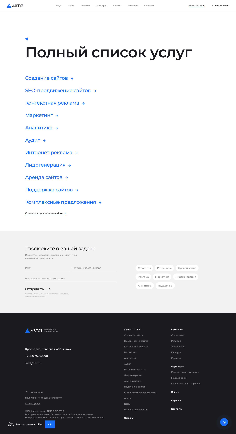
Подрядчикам (179, 378)
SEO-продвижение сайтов (58, 90)
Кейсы (71, 5)
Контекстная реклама (52, 103)
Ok (50, 424)
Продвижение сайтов (136, 341)
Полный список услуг (136, 409)
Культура (176, 352)
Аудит (32, 140)
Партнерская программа (185, 372)
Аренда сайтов (43, 177)
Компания (132, 5)
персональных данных (35, 296)
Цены (127, 403)
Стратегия (144, 268)
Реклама (143, 276)
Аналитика (38, 128)
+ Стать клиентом (220, 5)
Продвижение (187, 268)
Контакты (149, 5)
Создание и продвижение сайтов (44, 213)
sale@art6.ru (33, 363)
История (176, 341)
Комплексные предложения (60, 202)
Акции (127, 398)
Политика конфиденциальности (43, 398)
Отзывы (117, 5)
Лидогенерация (45, 165)
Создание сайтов (46, 78)
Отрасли (85, 5)
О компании (178, 335)
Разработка (164, 268)
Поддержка (165, 285)
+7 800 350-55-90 (197, 5)
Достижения (178, 346)
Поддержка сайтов (49, 190)
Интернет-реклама (48, 152)
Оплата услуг (32, 403)
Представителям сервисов (186, 383)
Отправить (34, 289)
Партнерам (101, 5)
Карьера (176, 358)
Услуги (59, 5)
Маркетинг (39, 115)
